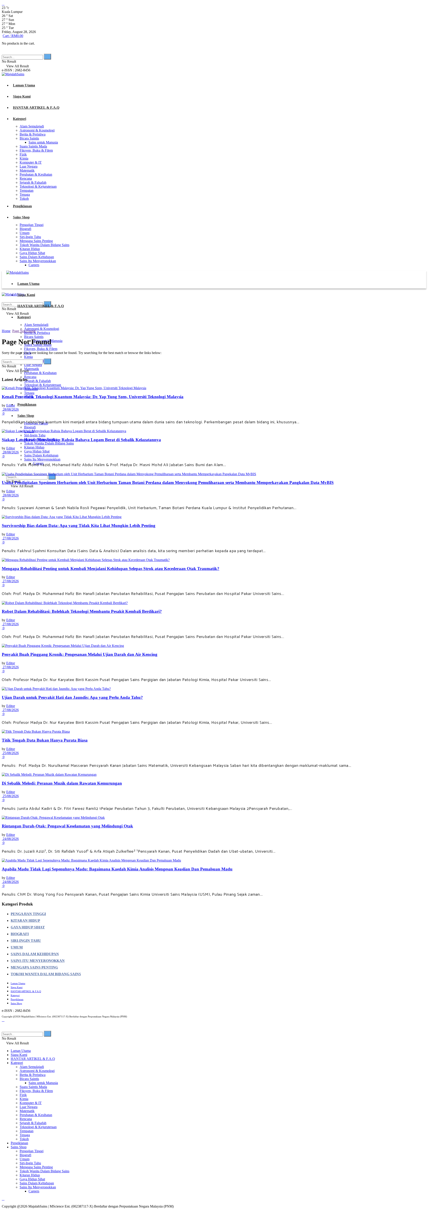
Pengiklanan (22, 206)
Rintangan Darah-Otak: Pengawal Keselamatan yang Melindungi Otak (67, 826)
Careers (34, 265)
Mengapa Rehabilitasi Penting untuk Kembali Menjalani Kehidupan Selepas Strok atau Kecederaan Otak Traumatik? (110, 568)
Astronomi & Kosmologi (37, 130)
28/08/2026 (10, 409)
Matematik (27, 170)
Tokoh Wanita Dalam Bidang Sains (44, 245)
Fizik (23, 154)
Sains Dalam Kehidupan (37, 257)
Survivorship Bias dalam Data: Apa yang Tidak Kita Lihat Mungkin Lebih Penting (78, 525)
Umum (24, 233)
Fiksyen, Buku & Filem (36, 150)
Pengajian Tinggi (31, 225)
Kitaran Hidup (30, 249)
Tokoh (24, 198)
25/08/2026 (10, 753)
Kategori (19, 119)
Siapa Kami (22, 96)
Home (6, 331)
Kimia (24, 158)
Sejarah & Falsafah (33, 182)
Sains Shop (21, 217)
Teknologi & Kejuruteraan (38, 186)
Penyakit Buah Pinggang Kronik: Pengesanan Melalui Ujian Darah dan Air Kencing (79, 654)
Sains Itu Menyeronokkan (38, 261)
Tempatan (26, 190)
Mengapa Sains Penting (36, 241)
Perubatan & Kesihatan (36, 174)
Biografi (25, 229)
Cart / (13, 36)
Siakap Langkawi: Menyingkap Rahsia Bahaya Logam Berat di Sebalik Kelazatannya (81, 439)
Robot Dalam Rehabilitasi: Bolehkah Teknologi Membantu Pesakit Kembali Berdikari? (82, 611)
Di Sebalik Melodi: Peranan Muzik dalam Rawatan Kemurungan (62, 783)
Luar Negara (28, 166)
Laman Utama (24, 85)
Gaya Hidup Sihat (32, 253)
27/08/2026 (10, 538)
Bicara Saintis (29, 138)
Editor (10, 405)
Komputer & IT (31, 162)
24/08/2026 (10, 839)
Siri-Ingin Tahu (30, 237)
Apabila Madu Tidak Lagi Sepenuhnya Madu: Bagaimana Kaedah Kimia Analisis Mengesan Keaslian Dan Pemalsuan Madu (117, 869)
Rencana (26, 178)
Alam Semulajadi (32, 126)
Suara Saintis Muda (33, 146)
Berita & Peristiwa (32, 134)
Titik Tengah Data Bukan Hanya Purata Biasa (45, 740)
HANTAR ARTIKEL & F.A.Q (36, 107)
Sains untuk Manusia (43, 142)
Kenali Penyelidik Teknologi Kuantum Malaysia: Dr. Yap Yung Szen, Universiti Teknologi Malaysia (92, 396)
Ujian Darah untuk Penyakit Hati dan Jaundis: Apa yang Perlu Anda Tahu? (72, 697)
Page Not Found (23, 331)
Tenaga (25, 194)
